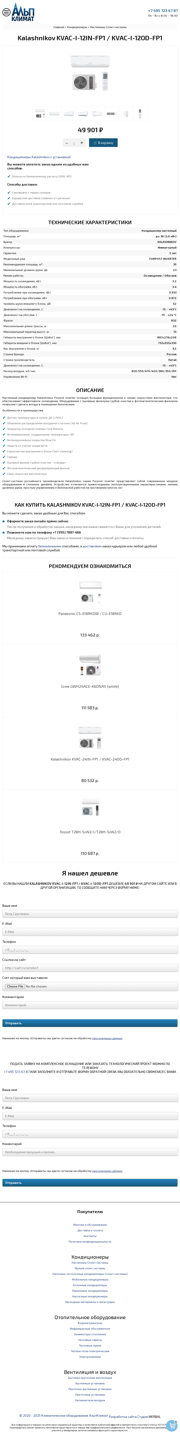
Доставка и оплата (90, 1230)
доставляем (92, 546)
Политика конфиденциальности (90, 1241)
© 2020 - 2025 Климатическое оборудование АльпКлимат (63, 1415)
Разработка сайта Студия (128, 1417)
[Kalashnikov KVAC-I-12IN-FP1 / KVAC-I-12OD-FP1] (40, 114)
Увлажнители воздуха (90, 1400)
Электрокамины (90, 1356)
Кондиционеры (77, 27)
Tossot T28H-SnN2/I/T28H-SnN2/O (90, 832)
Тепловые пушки (90, 1345)
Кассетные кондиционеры (90, 1296)
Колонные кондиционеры (90, 1285)
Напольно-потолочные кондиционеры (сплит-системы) (90, 1273)
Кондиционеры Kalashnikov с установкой (39, 157)
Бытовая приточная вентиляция (90, 1377)
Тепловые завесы (90, 1339)
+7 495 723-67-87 (17, 1072)
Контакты (90, 1235)
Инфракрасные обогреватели (90, 1328)
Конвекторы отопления (90, 1334)
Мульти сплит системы (90, 1268)
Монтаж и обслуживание (90, 1224)
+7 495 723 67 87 (163, 10)
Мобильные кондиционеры (90, 1279)
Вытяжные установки (90, 1383)
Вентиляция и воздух (90, 1372)
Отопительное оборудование (90, 1317)
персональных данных (107, 1038)
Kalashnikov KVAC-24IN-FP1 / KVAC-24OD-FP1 (90, 759)
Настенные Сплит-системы (108, 27)
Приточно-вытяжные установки (90, 1388)
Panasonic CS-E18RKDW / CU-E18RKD (90, 613)
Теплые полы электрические (90, 1351)
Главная (58, 27)
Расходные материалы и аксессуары (90, 1301)
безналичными (49, 546)
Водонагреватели (90, 1322)
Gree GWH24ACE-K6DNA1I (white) (90, 686)
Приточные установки (90, 1394)
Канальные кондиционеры (90, 1290)
